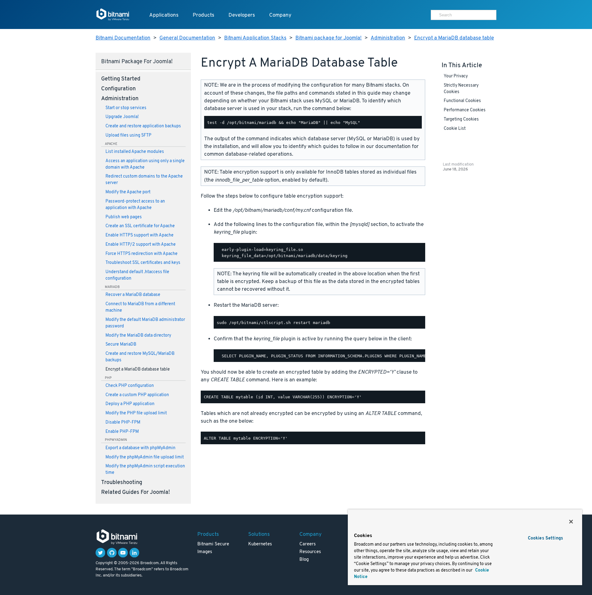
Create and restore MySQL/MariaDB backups (140, 357)
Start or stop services (125, 108)
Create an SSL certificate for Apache (140, 226)
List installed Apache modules (134, 151)
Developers (241, 15)
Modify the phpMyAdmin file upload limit (144, 457)
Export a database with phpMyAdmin (140, 448)
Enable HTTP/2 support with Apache (140, 244)
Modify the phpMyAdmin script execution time (145, 469)
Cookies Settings (545, 538)
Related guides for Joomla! (135, 492)
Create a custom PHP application (137, 395)
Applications (164, 15)
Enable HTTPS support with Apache (139, 235)
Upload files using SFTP (128, 135)
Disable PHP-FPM (122, 422)
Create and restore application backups (143, 126)
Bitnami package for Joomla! (328, 38)
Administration (388, 38)
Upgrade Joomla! (122, 117)
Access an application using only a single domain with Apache (145, 164)
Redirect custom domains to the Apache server (144, 180)
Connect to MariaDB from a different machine (140, 307)
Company (280, 15)
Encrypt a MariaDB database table (454, 38)
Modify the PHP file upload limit (136, 413)
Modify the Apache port (127, 192)
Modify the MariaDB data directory (138, 335)
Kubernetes (260, 544)
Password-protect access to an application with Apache (135, 205)
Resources (310, 552)
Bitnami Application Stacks (255, 38)
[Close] (571, 521)
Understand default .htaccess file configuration (137, 275)
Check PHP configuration (129, 385)
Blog (304, 560)
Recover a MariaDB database (132, 295)
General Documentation (187, 38)
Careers (307, 544)
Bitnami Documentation (123, 38)
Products (203, 15)
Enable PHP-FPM (122, 431)
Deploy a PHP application (129, 404)
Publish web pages (123, 217)
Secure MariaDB (120, 344)
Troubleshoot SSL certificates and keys (142, 262)
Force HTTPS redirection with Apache (141, 253)
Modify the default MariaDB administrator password (145, 323)
